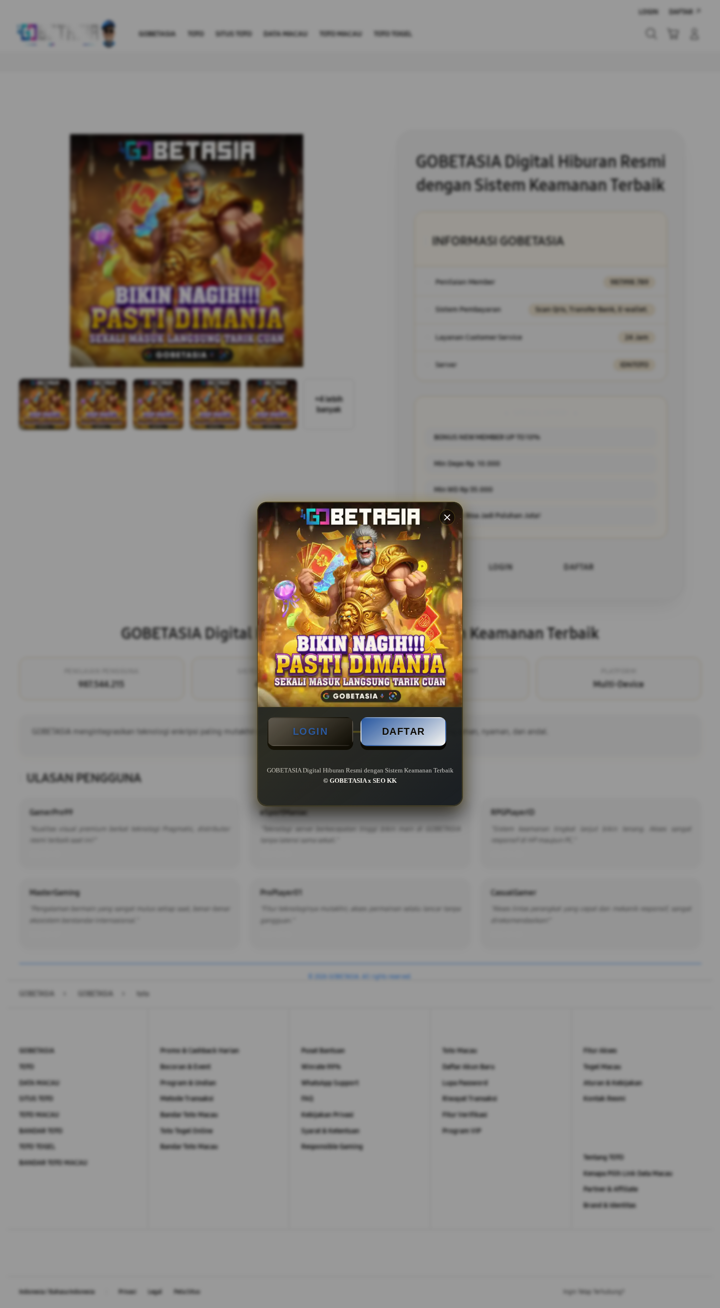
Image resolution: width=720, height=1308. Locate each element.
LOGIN (310, 731)
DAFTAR (403, 731)
